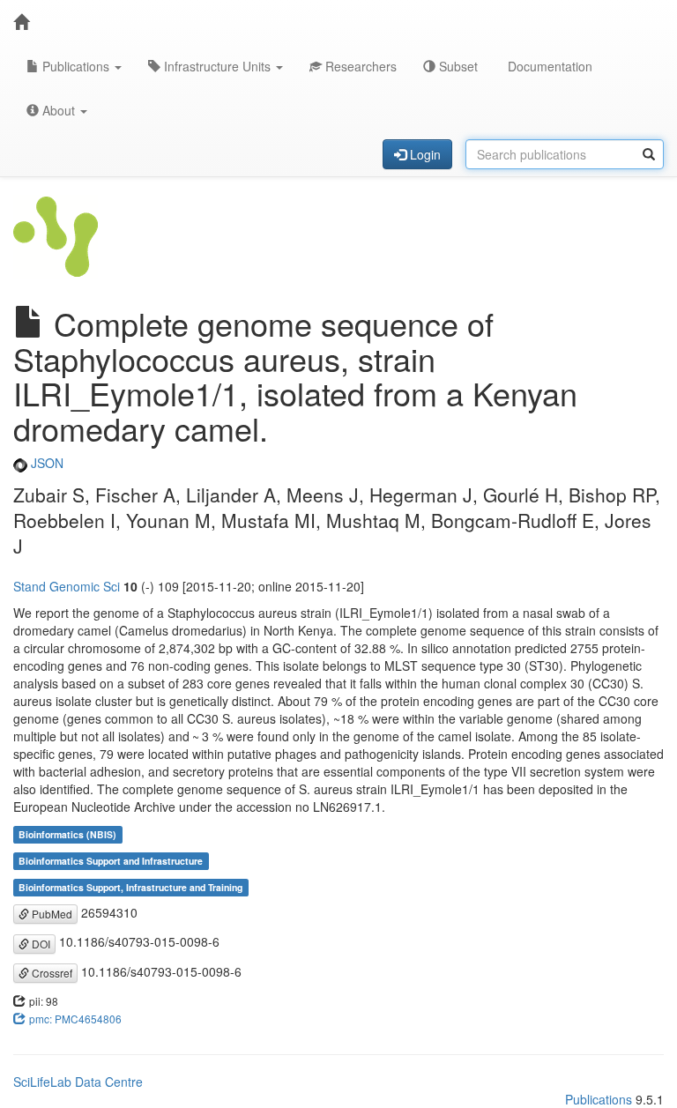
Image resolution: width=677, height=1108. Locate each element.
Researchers (359, 66)
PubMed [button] (50, 913)
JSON (45, 463)
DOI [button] (39, 943)
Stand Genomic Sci (66, 586)
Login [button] (423, 154)
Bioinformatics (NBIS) (67, 834)
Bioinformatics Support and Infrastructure (111, 860)
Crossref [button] (50, 972)
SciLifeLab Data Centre (78, 1081)
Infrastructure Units (217, 66)
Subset (456, 66)
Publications (76, 66)
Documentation (548, 66)
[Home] (21, 22)
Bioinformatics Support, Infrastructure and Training (130, 887)
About (58, 110)
